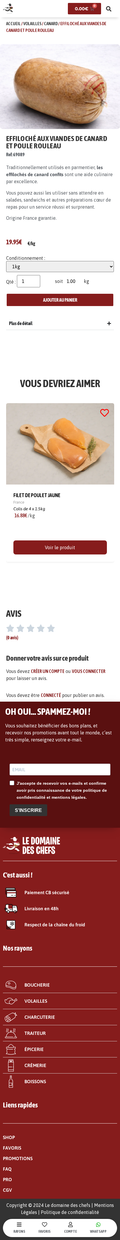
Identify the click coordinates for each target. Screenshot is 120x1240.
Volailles (32, 23)
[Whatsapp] (98, 1224)
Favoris (44, 1231)
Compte (70, 1231)
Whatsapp (98, 1231)
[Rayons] (19, 1224)
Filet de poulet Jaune (36, 495)
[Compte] (70, 1224)
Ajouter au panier (60, 300)
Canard (51, 23)
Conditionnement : (25, 258)
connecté (51, 695)
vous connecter (88, 671)
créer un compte (47, 671)
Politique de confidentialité (70, 1212)
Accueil (13, 23)
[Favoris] (44, 1224)
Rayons (19, 1231)
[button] (109, 9)
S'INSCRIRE (28, 810)
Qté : (11, 281)
